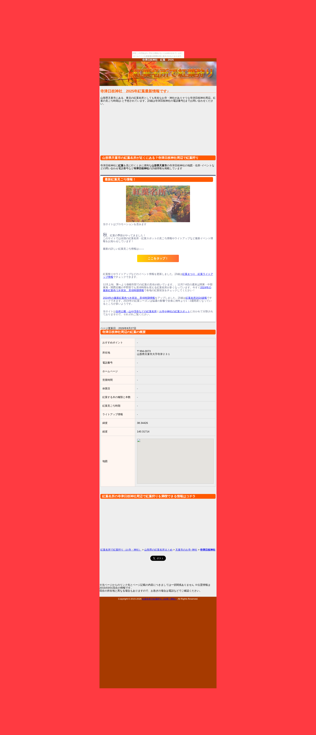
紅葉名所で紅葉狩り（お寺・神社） (120, 549)
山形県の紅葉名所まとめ (158, 549)
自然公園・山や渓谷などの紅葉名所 (136, 311)
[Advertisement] (158, 132)
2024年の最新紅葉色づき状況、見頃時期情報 (129, 297)
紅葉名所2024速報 (196, 297)
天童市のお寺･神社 (186, 549)
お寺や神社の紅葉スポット (174, 311)
